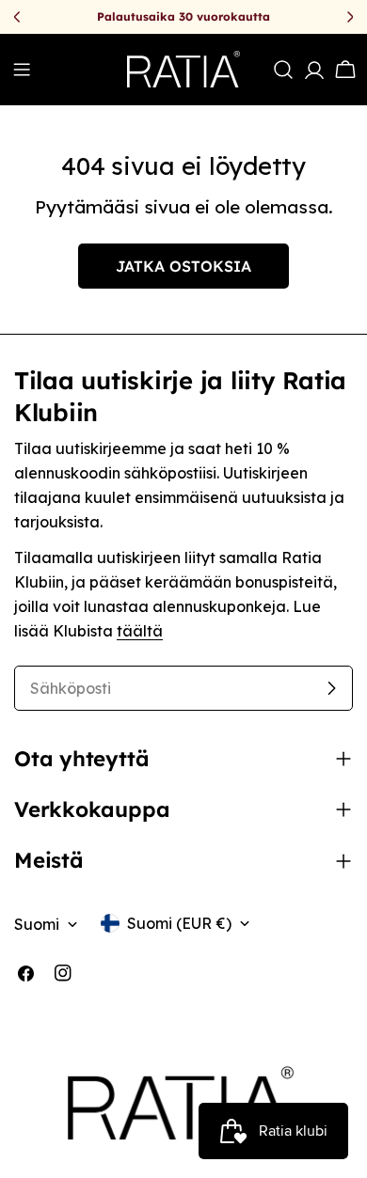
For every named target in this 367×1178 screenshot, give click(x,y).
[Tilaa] (331, 688)
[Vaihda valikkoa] (21, 69)
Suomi (36, 924)
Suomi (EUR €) (179, 923)
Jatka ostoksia (183, 266)
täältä (140, 630)
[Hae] (283, 69)
